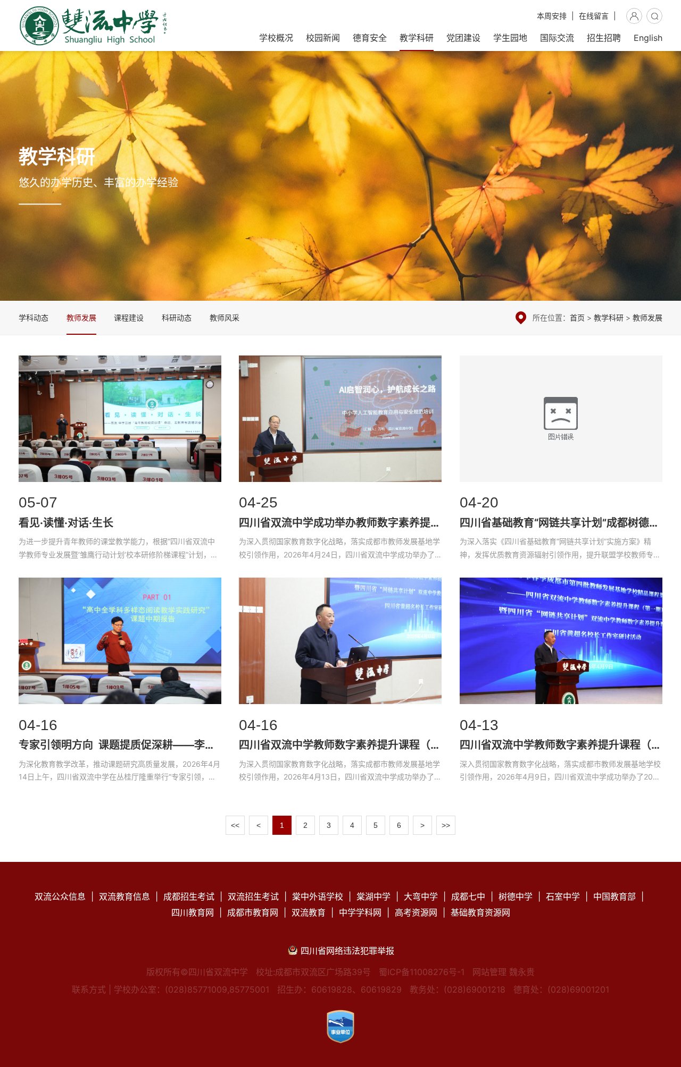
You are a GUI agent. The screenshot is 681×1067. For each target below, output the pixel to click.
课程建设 (129, 317)
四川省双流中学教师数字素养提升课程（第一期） (561, 683)
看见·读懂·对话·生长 (120, 461)
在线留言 (594, 15)
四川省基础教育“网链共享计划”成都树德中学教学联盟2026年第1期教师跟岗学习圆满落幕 (561, 461)
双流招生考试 (253, 896)
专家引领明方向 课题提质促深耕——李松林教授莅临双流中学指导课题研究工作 (120, 683)
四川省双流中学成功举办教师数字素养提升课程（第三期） (340, 461)
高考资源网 (416, 912)
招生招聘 (604, 37)
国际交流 (557, 37)
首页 (577, 317)
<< (235, 825)
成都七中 (468, 896)
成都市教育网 (252, 912)
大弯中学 (421, 896)
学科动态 (33, 317)
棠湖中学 (373, 896)
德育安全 (370, 37)
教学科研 (417, 37)
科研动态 (177, 317)
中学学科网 (360, 912)
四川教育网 (192, 912)
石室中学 (563, 896)
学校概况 (276, 37)
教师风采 (224, 317)
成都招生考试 (188, 896)
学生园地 (510, 37)
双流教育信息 (124, 896)
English (648, 37)
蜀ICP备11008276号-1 (421, 972)
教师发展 (81, 317)
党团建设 (463, 37)
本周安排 (552, 15)
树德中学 (516, 896)
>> (446, 825)
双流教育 (309, 912)
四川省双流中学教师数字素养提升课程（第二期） (340, 683)
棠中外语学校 (317, 896)
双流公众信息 (60, 896)
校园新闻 (323, 37)
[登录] (634, 16)
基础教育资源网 (480, 912)
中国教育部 (614, 896)
